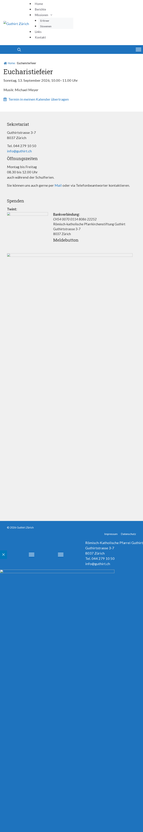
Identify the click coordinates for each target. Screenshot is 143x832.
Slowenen (45, 26)
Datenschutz (128, 533)
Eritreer (44, 20)
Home (39, 4)
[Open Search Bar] (11, 49)
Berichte (40, 9)
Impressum (111, 533)
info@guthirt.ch (19, 151)
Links (38, 32)
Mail (58, 185)
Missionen (41, 15)
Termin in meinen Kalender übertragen (38, 99)
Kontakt (40, 37)
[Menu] (138, 49)
